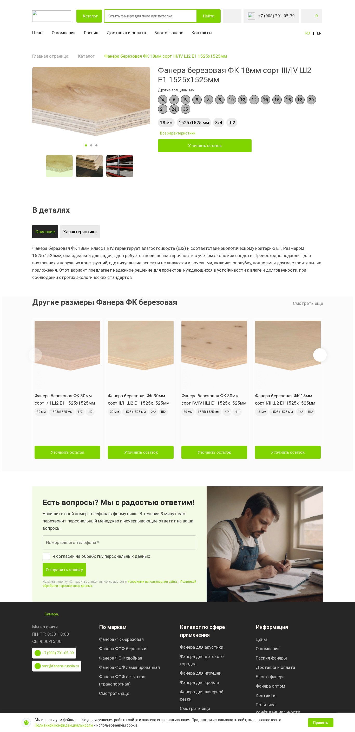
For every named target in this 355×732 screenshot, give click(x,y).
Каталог (90, 16)
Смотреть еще (308, 303)
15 (265, 99)
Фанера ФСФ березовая (123, 648)
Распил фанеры (271, 658)
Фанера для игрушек (200, 673)
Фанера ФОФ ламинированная (129, 667)
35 (185, 109)
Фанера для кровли (199, 682)
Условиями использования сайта (152, 581)
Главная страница (50, 56)
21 (162, 109)
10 (231, 99)
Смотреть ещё (114, 693)
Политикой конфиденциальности (64, 725)
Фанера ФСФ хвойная (120, 658)
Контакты (202, 32)
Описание (45, 231)
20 (311, 99)
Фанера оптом (270, 686)
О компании (64, 32)
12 (242, 99)
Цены (37, 32)
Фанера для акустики (201, 647)
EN (319, 33)
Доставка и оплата (126, 32)
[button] (320, 355)
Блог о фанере (168, 32)
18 (288, 99)
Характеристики (80, 231)
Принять (320, 723)
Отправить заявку (64, 569)
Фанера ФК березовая (121, 639)
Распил (91, 32)
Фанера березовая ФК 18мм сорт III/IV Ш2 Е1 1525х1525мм (165, 56)
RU (307, 33)
